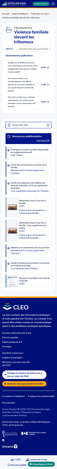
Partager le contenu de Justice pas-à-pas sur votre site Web (24, 374)
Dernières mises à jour (13, 353)
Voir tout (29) (42, 141)
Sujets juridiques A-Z (12, 342)
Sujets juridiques (20, 14)
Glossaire (6, 347)
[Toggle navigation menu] (53, 4)
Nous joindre (8, 403)
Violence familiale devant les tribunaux (31, 37)
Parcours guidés (10, 338)
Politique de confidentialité (41, 396)
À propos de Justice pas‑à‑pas (16, 333)
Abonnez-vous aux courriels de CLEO (25, 384)
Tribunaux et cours (40, 14)
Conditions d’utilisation (13, 396)
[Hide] (47, 4)
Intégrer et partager (12, 358)
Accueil (5, 14)
